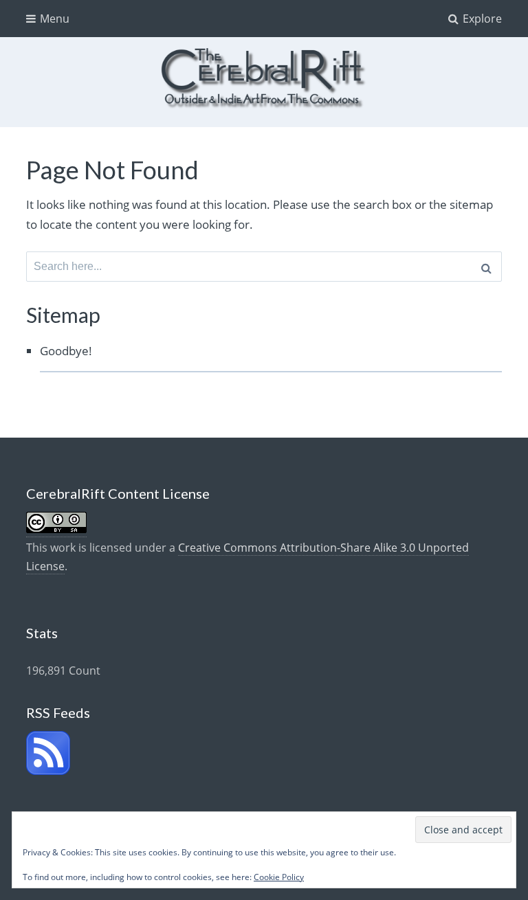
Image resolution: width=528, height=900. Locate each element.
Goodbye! (66, 351)
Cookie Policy (279, 877)
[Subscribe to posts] (48, 770)
